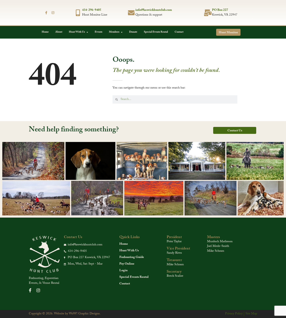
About (58, 32)
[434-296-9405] (78, 12)
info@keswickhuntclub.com (153, 10)
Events (98, 32)
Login (123, 270)
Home (45, 32)
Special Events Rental (156, 32)
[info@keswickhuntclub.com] (131, 12)
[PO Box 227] (208, 12)
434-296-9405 (91, 10)
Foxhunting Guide (131, 257)
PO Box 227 (220, 10)
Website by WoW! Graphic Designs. (77, 314)
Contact (179, 32)
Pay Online (126, 264)
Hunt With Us (77, 32)
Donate (133, 32)
